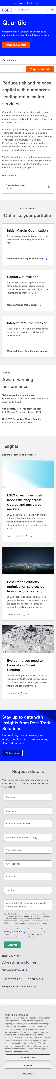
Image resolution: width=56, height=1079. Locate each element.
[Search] (47, 10)
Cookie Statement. (20, 1051)
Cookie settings (28, 1073)
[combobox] (28, 850)
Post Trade (33, 3)
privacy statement (13, 931)
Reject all (28, 1065)
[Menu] (52, 10)
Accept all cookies (28, 1057)
